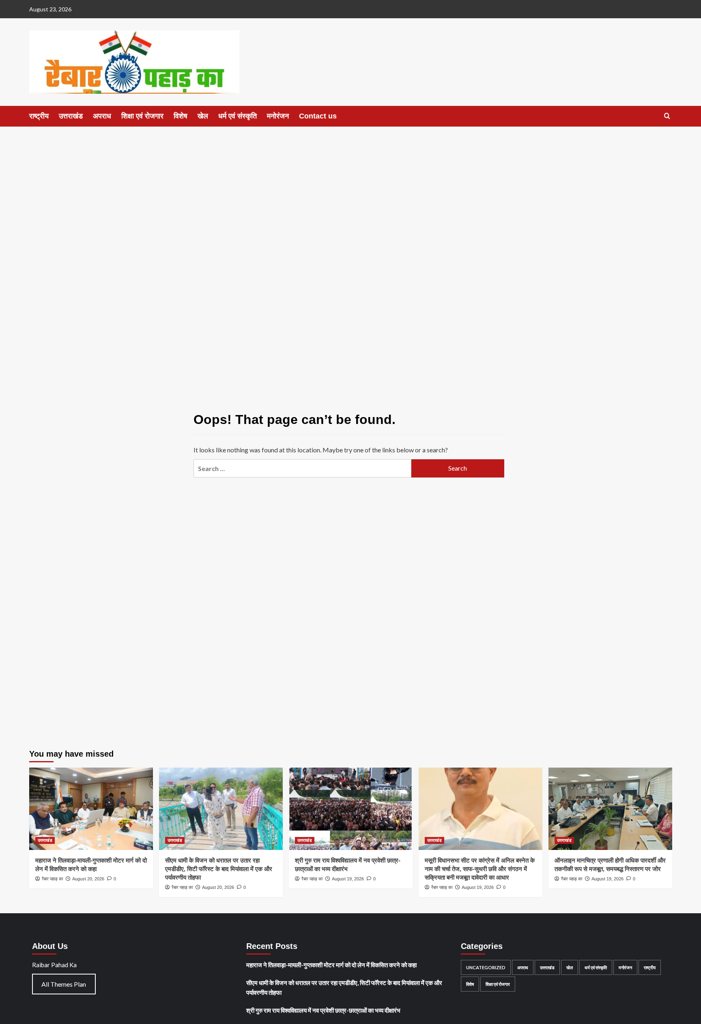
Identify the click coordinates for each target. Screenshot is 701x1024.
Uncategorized (485, 967)
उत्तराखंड (71, 116)
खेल (203, 116)
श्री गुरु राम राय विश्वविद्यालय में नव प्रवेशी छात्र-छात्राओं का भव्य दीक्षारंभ (323, 1010)
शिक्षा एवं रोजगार (142, 116)
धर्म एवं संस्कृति (237, 116)
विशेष (180, 116)
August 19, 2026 (348, 878)
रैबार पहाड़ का (52, 878)
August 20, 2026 (88, 878)
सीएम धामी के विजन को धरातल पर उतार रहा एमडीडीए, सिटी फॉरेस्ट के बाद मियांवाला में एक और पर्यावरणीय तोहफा (218, 869)
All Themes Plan (63, 984)
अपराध (102, 116)
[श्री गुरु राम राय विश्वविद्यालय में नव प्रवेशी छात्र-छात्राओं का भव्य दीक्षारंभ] (351, 809)
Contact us (318, 116)
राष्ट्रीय (39, 116)
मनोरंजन (278, 116)
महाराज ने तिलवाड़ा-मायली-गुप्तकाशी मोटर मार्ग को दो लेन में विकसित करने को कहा (331, 964)
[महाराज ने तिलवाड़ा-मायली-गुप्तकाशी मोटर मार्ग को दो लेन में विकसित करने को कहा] (91, 809)
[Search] (667, 116)
